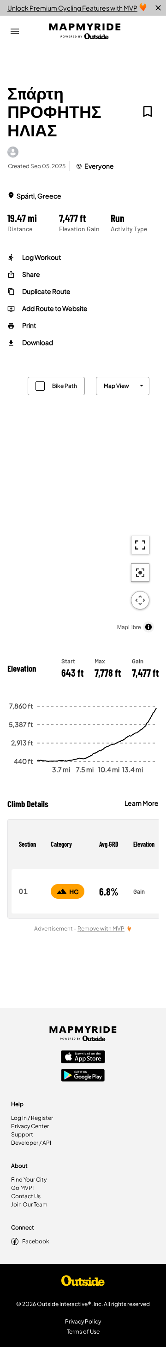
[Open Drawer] (15, 31)
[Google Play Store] (83, 1076)
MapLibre (129, 627)
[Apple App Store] (83, 1057)
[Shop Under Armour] (83, 1283)
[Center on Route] (140, 572)
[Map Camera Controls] (140, 600)
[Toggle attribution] (148, 627)
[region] (83, 502)
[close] (158, 8)
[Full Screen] (140, 545)
